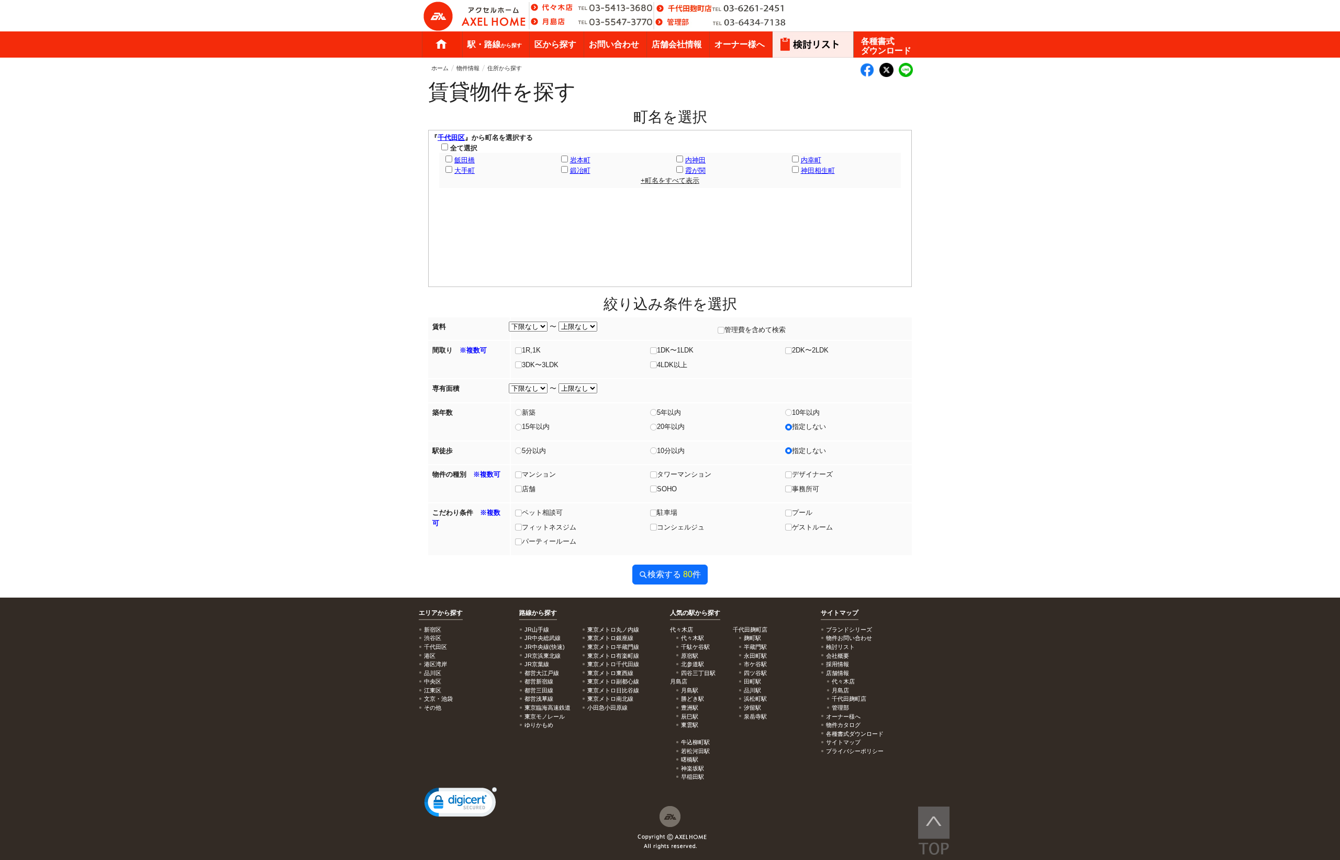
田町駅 (752, 681)
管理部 (840, 707)
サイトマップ (839, 612)
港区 (430, 656)
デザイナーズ (812, 474)
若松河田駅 (695, 751)
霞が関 (695, 170)
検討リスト (840, 647)
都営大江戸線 (541, 673)
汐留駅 (752, 707)
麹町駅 (752, 638)
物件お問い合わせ (849, 638)
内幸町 (811, 160)
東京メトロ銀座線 (610, 638)
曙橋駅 (689, 759)
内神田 (695, 160)
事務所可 (805, 489)
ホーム (441, 44)
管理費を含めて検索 (755, 330)
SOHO (667, 489)
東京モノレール (544, 716)
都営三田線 (538, 690)
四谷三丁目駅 (698, 673)
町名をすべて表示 (670, 180)
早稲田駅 (692, 777)
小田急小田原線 (607, 707)
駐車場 (667, 512)
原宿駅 (689, 656)
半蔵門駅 (755, 647)
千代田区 (451, 137)
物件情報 (467, 68)
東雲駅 (689, 725)
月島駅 (689, 690)
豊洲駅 (689, 707)
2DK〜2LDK (810, 350)
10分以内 (671, 451)
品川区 (432, 673)
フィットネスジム (549, 527)
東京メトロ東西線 (610, 673)
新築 (528, 412)
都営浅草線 (538, 699)
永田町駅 (755, 656)
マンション (539, 474)
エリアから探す (441, 612)
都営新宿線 (538, 681)
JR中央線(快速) (544, 647)
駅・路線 (494, 44)
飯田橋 (464, 160)
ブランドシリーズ (849, 629)
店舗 (528, 489)
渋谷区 (432, 638)
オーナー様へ (739, 44)
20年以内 (671, 427)
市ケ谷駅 (755, 664)
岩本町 (580, 160)
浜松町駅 (755, 699)
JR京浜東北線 (542, 656)
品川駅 (752, 690)
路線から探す (538, 612)
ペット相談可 (542, 512)
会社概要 (837, 656)
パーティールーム (549, 541)
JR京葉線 (536, 664)
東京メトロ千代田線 (613, 664)
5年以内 (669, 412)
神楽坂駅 (692, 768)
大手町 (464, 170)
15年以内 (536, 427)
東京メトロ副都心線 (613, 681)
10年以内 (806, 412)
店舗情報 (837, 673)
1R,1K (531, 350)
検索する (674, 574)
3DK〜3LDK (540, 365)
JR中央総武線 (542, 638)
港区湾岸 (435, 664)
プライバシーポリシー (855, 751)
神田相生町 (818, 170)
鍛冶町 (580, 170)
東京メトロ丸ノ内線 (613, 629)
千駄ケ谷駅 (695, 647)
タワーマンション (684, 474)
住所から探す (504, 68)
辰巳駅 (689, 716)
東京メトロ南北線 (610, 699)
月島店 (840, 690)
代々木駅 (692, 638)
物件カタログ (843, 725)
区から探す (555, 44)
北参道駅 (692, 664)
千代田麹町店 (849, 699)
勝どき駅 (692, 699)
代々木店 (843, 681)
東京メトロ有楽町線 (613, 656)
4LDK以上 (672, 365)
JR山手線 (536, 629)
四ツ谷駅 (755, 673)
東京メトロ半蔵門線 (613, 647)
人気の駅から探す (695, 612)
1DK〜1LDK (675, 350)
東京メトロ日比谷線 (613, 690)
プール (802, 512)
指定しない (809, 427)
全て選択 (462, 148)
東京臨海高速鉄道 (547, 707)
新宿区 (432, 629)
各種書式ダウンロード (886, 46)
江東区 (432, 690)
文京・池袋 (438, 699)
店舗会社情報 (677, 44)
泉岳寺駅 (755, 716)
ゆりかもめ (538, 725)
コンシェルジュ (681, 527)
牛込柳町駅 (695, 742)
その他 (432, 707)
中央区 (432, 681)
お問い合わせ (614, 44)
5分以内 (534, 451)
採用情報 (837, 664)
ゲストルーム (812, 527)
